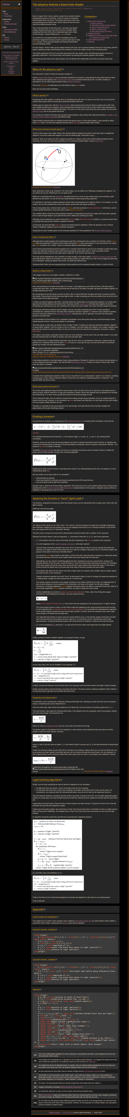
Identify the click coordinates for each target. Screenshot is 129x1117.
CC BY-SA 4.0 (68, 1112)
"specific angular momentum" (65, 544)
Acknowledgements (11, 59)
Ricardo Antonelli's (53, 488)
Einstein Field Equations (103, 230)
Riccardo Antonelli (46, 450)
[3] (94, 204)
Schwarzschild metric (64, 79)
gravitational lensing (79, 362)
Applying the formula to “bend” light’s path (102, 35)
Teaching (8, 16)
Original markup (54, 1112)
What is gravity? (97, 23)
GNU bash (11, 71)
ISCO (111, 707)
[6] (104, 565)
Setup (6, 40)
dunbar (11, 68)
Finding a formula (94, 33)
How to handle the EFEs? (100, 27)
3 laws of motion (64, 105)
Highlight (11, 73)
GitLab (6, 61)
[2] (109, 196)
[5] (90, 311)
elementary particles (64, 313)
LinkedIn (11, 63)
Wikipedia (56, 187)
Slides (6, 21)
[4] (103, 249)
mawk (11, 69)
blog (38, 10)
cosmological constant (92, 1071)
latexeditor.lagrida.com (83, 921)
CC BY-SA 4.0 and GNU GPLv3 (11, 52)
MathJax (65, 923)
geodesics (59, 196)
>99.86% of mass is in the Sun (102, 256)
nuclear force (84, 304)
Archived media (10, 29)
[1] (94, 135)
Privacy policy (7, 55)
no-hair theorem (47, 1095)
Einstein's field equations (45, 77)
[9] (37, 703)
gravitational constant (51, 726)
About (6, 37)
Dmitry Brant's (68, 488)
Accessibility (15, 55)
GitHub (11, 61)
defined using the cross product (71, 1087)
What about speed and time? (102, 31)
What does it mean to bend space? (104, 25)
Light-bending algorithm (96, 39)
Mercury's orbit (38, 111)
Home (6, 4)
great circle (99, 141)
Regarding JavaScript (11, 57)
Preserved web (10, 24)
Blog (6, 14)
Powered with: (11, 66)
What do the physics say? (97, 21)
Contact (16, 61)
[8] (64, 594)
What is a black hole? (99, 29)
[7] (45, 594)
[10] (88, 754)
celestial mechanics (74, 81)
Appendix (91, 41)
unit (53, 625)
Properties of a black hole (100, 37)
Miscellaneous (10, 32)
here (48, 471)
